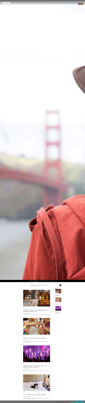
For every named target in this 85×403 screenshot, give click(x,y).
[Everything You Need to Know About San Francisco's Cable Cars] (36, 298)
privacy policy (15, 401)
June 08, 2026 (25, 308)
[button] (80, 3)
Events (74, 1)
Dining (64, 1)
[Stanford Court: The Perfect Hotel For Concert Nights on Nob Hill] (36, 353)
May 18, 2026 (25, 336)
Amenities (55, 1)
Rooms (58, 1)
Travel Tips (24, 313)
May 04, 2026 (57, 311)
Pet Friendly (80, 1)
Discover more (28, 313)
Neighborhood (70, 1)
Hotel (52, 1)
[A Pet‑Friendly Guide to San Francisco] (36, 382)
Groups (67, 1)
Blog (82, 1)
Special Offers (61, 1)
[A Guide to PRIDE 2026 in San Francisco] (36, 326)
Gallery (77, 1)
